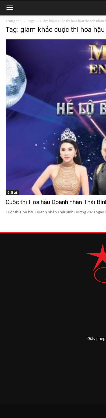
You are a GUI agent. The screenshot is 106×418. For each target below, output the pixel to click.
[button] (10, 7)
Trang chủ (13, 21)
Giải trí (12, 193)
